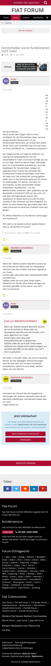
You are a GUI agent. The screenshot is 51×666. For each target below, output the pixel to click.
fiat (23, 565)
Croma (27, 559)
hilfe (42, 571)
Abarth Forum (8, 620)
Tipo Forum (7, 602)
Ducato (5, 562)
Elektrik (14, 562)
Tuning (5, 585)
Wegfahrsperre (9, 587)
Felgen (17, 565)
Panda (5, 576)
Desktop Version (25, 463)
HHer (6, 54)
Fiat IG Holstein (9, 568)
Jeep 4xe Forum (37, 620)
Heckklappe (22, 571)
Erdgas (34, 562)
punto (13, 576)
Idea (4, 573)
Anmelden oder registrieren (26, 2)
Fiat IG (30, 565)
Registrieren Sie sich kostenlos (32, 424)
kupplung (12, 573)
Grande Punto (8, 571)
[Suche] (45, 2)
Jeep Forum (22, 620)
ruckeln (5, 579)
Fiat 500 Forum (21, 602)
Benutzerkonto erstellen (25, 434)
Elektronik (24, 562)
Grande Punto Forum (11, 608)
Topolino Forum (9, 611)
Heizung (34, 571)
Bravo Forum (25, 605)
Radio (28, 576)
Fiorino (21, 568)
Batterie (30, 557)
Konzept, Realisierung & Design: (22, 656)
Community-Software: (19, 653)
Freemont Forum (9, 605)
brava (4, 559)
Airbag (21, 557)
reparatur (37, 576)
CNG (19, 559)
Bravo (12, 559)
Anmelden (25, 439)
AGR (14, 557)
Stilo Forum (39, 605)
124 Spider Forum (39, 602)
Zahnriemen (23, 587)
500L (8, 557)
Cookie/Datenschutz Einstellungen (17, 648)
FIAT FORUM (28, 10)
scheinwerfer (35, 579)
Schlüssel (6, 582)
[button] (31, 2)
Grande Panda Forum (28, 611)
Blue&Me (41, 557)
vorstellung (28, 585)
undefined (15, 585)
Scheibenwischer (19, 579)
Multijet (31, 573)
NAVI (39, 573)
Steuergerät (18, 582)
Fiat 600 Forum (30, 608)
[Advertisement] (26, 39)
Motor (22, 573)
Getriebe (31, 568)
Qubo (20, 576)
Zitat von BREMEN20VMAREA (20, 321)
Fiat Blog (6, 630)
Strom (29, 582)
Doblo (42, 559)
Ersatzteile (7, 565)
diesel (35, 559)
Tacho (37, 582)
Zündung (36, 587)
